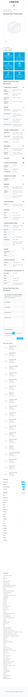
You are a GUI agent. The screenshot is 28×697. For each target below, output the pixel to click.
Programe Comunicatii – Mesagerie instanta (13, 631)
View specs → (12, 349)
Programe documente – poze (9, 633)
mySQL (4, 620)
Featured (5, 607)
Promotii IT (5, 637)
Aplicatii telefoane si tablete (9, 585)
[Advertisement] (14, 557)
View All (23, 493)
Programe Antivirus (7, 629)
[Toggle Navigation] (14, 5)
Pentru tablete (6, 622)
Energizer (5, 497)
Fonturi (4, 610)
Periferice (5, 623)
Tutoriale (5, 668)
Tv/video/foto (6, 669)
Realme (5, 533)
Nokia (4, 514)
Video (4, 674)
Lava (4, 523)
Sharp (4, 530)
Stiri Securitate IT (7, 658)
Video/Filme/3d (6, 675)
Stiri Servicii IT (6, 660)
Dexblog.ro (5, 598)
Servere (5, 646)
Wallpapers (5, 677)
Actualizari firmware (7, 575)
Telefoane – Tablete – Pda (9, 665)
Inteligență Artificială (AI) (8, 613)
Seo (4, 644)
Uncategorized (6, 671)
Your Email (7, 307)
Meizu (4, 516)
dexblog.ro (15, 2)
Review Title (8, 312)
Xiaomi (4, 502)
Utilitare (5, 672)
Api (4, 579)
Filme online (6, 609)
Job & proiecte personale (9, 617)
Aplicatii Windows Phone (8, 586)
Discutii (4, 602)
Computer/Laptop (7, 592)
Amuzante (5, 578)
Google (5, 518)
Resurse (5, 638)
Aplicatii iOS (5, 582)
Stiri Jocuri (5, 657)
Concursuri (5, 593)
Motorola (5, 509)
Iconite (4, 612)
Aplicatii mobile (6, 583)
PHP (4, 624)
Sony (4, 507)
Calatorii (5, 589)
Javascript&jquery (7, 616)
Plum (4, 535)
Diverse (5, 603)
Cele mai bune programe (8, 590)
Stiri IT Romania (6, 655)
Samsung (5, 500)
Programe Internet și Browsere (10, 634)
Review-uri (5, 640)
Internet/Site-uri (6, 614)
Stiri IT (4, 654)
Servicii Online (6, 647)
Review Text (8, 317)
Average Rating (8, 333)
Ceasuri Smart (13, 486)
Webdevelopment (7, 678)
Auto (4, 588)
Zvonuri (13, 489)
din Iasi (4, 600)
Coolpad (5, 540)
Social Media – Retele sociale (9, 650)
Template (5, 667)
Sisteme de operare (7, 648)
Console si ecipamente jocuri (9, 595)
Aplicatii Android (6, 581)
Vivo (4, 504)
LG (3, 521)
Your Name (7, 302)
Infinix (4, 537)
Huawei (5, 511)
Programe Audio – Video (8, 630)
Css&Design (6, 596)
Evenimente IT (6, 606)
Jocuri (4, 619)
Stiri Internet (6, 653)
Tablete (13, 484)
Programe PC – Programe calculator (11, 636)
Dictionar (5, 599)
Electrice (5, 605)
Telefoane (10, 48)
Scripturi (5, 643)
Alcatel (10, 343)
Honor (4, 525)
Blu (4, 495)
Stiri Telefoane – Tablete (8, 661)
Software (5, 651)
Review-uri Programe (8, 641)
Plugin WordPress (7, 627)
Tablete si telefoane (7, 662)
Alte (4, 576)
